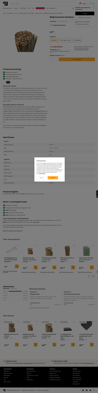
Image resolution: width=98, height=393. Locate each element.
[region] (49, 169)
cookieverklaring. (42, 173)
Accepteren (52, 177)
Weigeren (42, 177)
